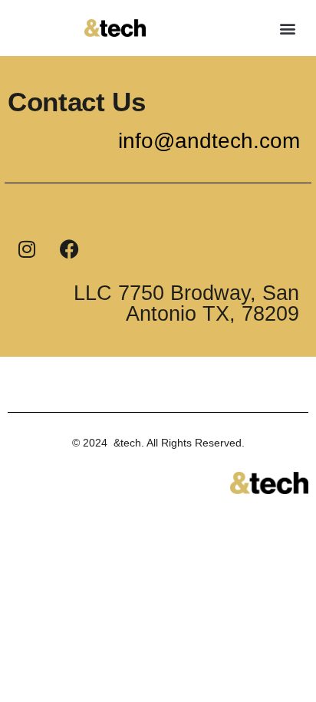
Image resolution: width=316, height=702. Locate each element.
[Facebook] (69, 248)
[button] (288, 28)
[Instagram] (27, 248)
